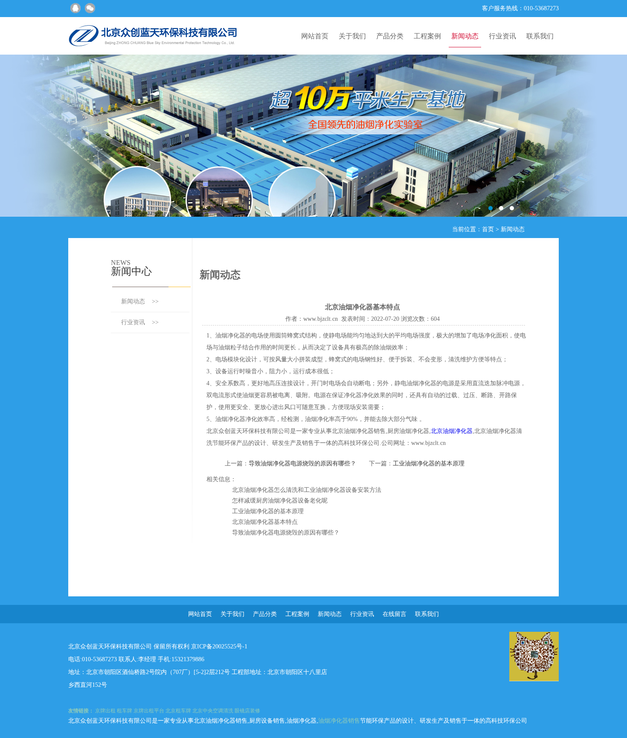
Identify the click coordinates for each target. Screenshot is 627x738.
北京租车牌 (178, 711)
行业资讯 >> (140, 322)
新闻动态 (465, 36)
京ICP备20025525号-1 (219, 646)
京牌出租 (105, 711)
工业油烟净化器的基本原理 (428, 463)
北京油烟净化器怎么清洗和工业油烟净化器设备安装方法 (306, 490)
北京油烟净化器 (452, 431)
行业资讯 (502, 36)
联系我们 (540, 36)
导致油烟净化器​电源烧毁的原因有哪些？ (302, 463)
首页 (488, 229)
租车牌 (124, 711)
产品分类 (389, 36)
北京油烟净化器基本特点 (265, 522)
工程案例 (427, 36)
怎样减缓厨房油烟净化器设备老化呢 (280, 500)
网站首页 (314, 36)
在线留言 (394, 614)
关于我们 (352, 36)
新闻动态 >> (140, 301)
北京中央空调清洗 (212, 711)
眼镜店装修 (247, 711)
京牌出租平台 (149, 711)
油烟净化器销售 (339, 721)
